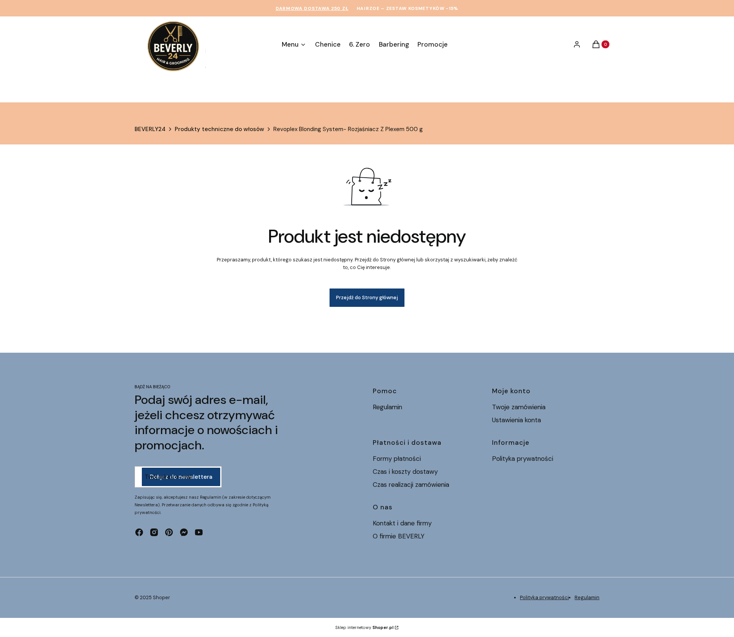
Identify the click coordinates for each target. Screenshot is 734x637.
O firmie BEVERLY (398, 536)
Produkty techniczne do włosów (219, 129)
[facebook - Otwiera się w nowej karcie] (139, 532)
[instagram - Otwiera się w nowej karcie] (154, 532)
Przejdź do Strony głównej (367, 297)
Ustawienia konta (516, 420)
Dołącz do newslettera (181, 477)
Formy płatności (397, 458)
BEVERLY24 (150, 129)
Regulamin (387, 407)
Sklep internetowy (364, 627)
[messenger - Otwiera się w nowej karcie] (183, 532)
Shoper (161, 597)
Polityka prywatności (522, 458)
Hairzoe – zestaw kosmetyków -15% (407, 8)
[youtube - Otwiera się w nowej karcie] (198, 532)
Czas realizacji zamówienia (411, 484)
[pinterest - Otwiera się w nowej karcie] (169, 532)
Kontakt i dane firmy (402, 523)
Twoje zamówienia (519, 407)
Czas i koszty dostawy (405, 471)
